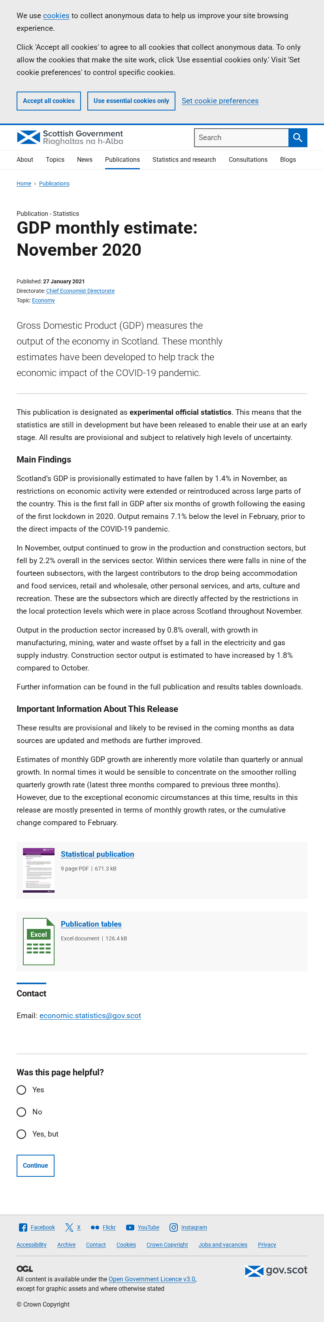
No (37, 1111)
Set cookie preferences (220, 100)
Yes (38, 1089)
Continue (35, 1165)
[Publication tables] (39, 941)
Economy (43, 300)
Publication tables (91, 924)
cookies (56, 15)
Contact (96, 1244)
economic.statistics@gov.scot (90, 1015)
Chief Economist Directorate (80, 291)
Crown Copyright (167, 1244)
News (84, 159)
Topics (55, 159)
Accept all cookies (49, 101)
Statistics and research (184, 159)
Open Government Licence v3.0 (152, 1279)
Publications (122, 159)
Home (24, 183)
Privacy (267, 1244)
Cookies (126, 1244)
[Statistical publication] (39, 870)
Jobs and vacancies (223, 1244)
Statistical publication (97, 854)
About (25, 159)
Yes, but (45, 1133)
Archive (66, 1244)
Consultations (248, 159)
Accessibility (32, 1244)
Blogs (288, 159)
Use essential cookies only (131, 101)
